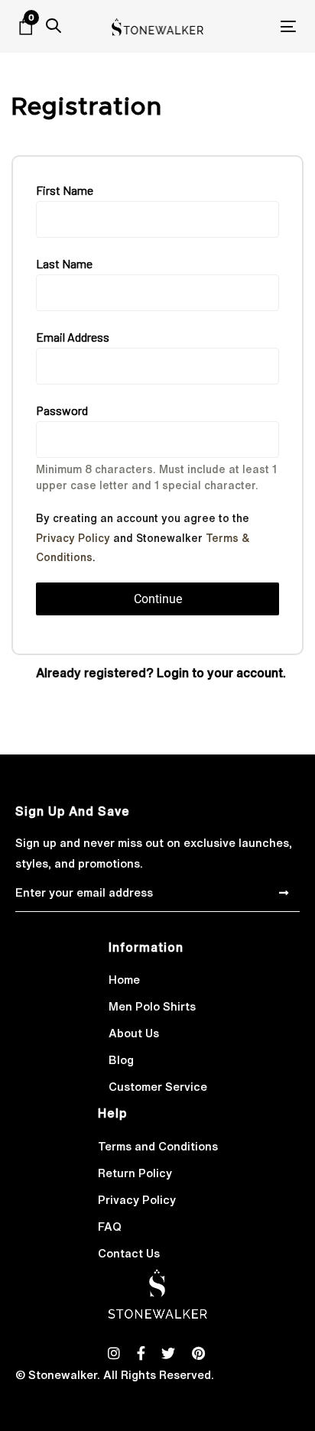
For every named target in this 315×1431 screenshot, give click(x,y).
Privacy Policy (73, 538)
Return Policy (135, 1173)
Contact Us (129, 1253)
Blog (121, 1060)
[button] (53, 26)
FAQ (110, 1226)
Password (62, 410)
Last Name (64, 263)
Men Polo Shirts (152, 1006)
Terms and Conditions (158, 1146)
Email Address (72, 336)
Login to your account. (221, 673)
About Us (134, 1033)
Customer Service (158, 1086)
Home (124, 979)
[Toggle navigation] (249, 26)
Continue (158, 599)
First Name (64, 190)
